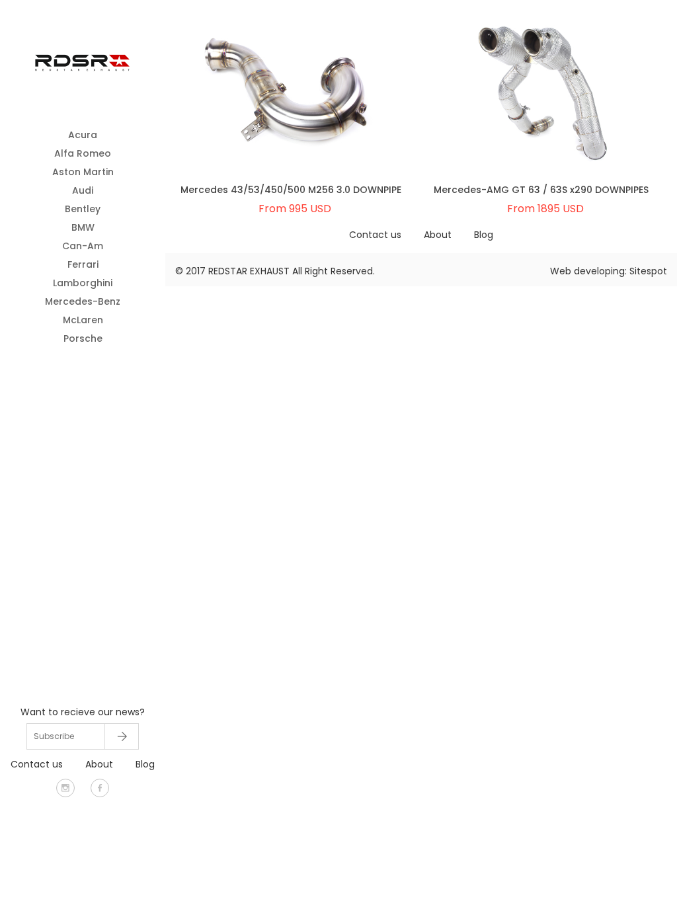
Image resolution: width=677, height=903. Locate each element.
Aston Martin (83, 171)
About (99, 764)
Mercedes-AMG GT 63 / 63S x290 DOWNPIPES (541, 189)
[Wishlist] (324, 108)
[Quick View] (256, 108)
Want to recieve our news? (82, 712)
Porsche (82, 338)
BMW (83, 227)
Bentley (82, 209)
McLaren (83, 320)
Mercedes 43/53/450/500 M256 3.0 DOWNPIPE (290, 189)
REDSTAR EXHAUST (249, 271)
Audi (82, 190)
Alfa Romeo (82, 153)
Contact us (37, 764)
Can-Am (82, 246)
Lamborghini (82, 283)
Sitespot (648, 271)
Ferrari (83, 264)
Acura (82, 134)
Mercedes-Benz (82, 301)
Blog (145, 764)
